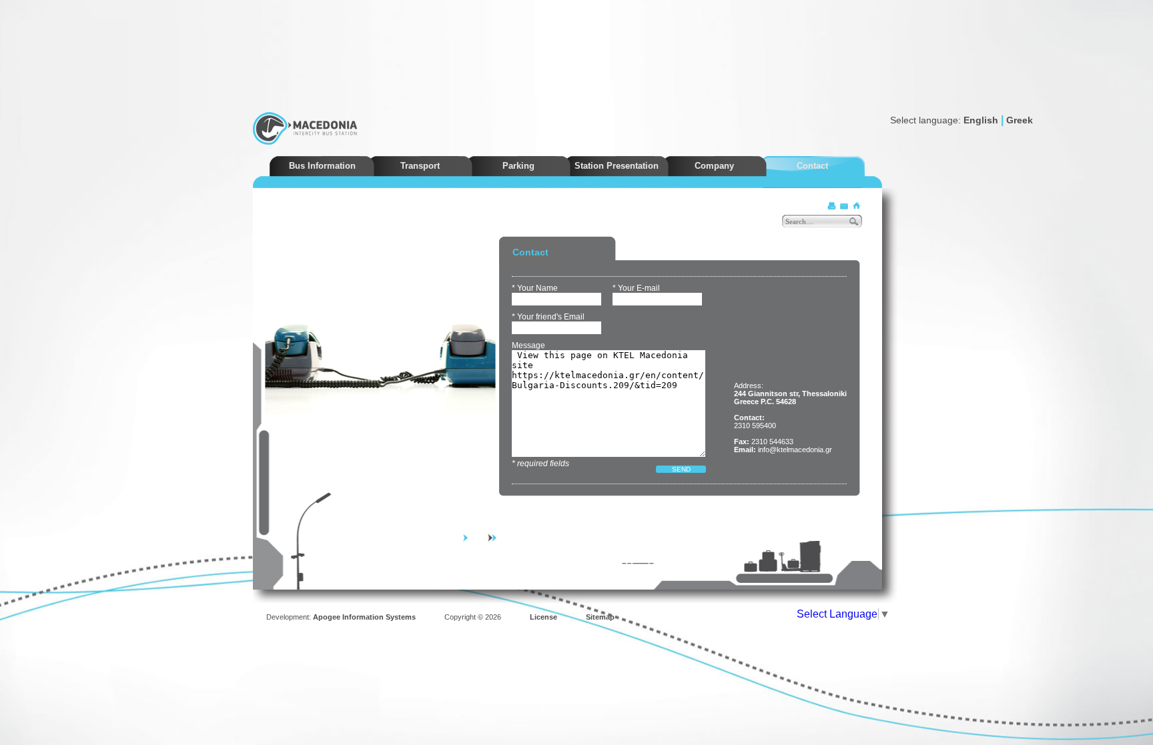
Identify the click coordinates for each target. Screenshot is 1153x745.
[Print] (832, 205)
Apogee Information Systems (364, 617)
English (981, 120)
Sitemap (600, 617)
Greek (1019, 120)
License (543, 617)
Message (528, 345)
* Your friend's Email (548, 316)
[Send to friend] (844, 205)
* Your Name (535, 288)
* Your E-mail (636, 288)
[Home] (856, 205)
